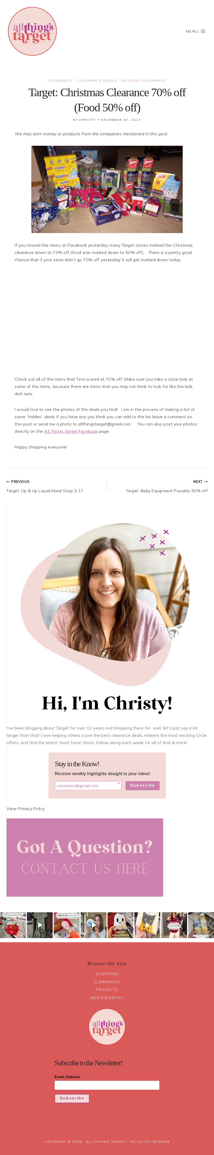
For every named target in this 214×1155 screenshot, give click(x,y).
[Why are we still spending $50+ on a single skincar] (93, 925)
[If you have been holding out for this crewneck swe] (147, 925)
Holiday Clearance (144, 80)
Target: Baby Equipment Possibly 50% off (167, 486)
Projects (107, 989)
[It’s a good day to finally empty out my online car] (174, 925)
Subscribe (142, 785)
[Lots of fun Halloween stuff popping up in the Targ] (120, 925)
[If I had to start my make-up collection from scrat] (13, 925)
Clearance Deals (97, 80)
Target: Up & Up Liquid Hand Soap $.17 (45, 486)
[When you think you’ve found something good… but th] (40, 925)
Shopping (107, 973)
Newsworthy (107, 997)
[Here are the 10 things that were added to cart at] (67, 925)
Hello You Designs (149, 1142)
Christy (87, 119)
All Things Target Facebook (71, 431)
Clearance (59, 80)
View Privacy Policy (26, 808)
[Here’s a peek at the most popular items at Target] (201, 925)
